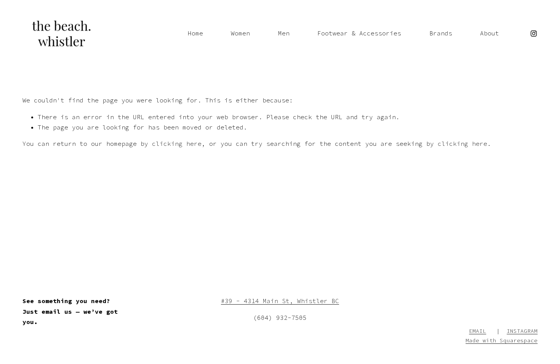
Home (195, 33)
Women (240, 33)
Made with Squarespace (502, 340)
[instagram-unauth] (534, 33)
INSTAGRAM (522, 330)
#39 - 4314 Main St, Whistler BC (280, 301)
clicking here (177, 143)
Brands (440, 33)
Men (284, 33)
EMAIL (477, 330)
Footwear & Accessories (359, 33)
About (489, 33)
